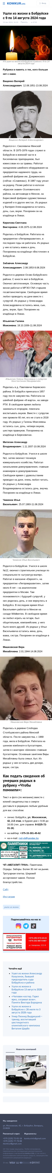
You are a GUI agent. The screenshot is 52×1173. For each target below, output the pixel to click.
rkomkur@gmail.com (12, 1143)
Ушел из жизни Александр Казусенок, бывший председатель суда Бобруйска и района (27, 978)
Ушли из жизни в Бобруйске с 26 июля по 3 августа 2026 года (26, 1009)
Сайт (6, 889)
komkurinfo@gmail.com (35, 1138)
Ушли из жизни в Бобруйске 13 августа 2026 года (27, 989)
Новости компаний (26, 1049)
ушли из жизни (11, 907)
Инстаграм (9, 896)
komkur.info (29, 1153)
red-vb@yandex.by (29, 838)
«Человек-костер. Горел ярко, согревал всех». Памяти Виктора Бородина (27, 999)
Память (24, 22)
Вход (44, 3)
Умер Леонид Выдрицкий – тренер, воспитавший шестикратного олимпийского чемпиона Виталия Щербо (27, 1022)
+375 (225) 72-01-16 (12, 1138)
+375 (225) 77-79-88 (12, 1141)
